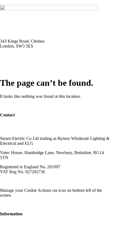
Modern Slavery (14, 181)
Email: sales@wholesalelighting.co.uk (33, 60)
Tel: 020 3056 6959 (17, 55)
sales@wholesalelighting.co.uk (26, 129)
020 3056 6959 (13, 124)
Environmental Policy (87, 181)
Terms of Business (48, 181)
